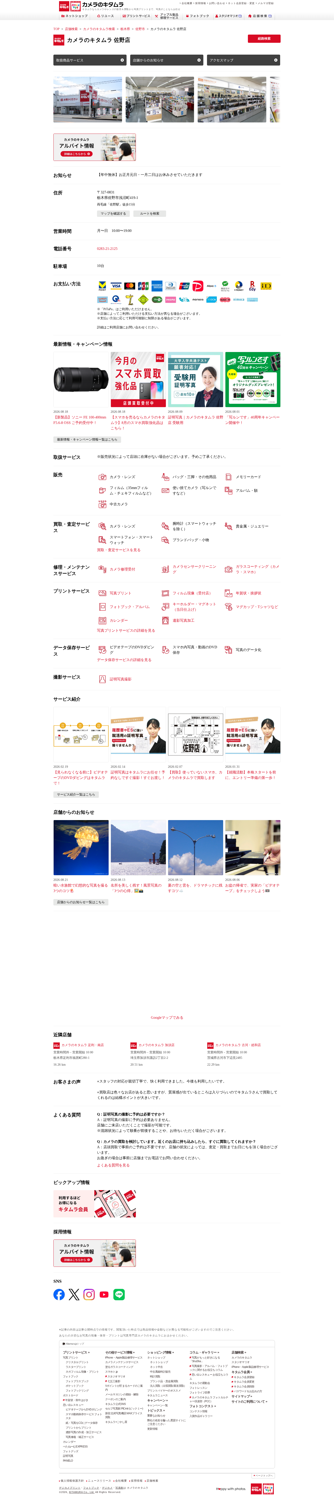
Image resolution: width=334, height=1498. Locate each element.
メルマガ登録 (266, 3)
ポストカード (70, 1395)
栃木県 (125, 29)
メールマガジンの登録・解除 (122, 1394)
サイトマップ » (242, 1396)
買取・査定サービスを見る (119, 550)
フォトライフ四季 (199, 1392)
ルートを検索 (149, 213)
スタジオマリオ (116, 1376)
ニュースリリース (99, 1480)
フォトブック (70, 1376)
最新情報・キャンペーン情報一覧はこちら (87, 439)
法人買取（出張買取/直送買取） (168, 1385)
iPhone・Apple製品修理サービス (124, 1357)
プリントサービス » (76, 1352)
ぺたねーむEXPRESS (75, 1446)
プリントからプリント (78, 1427)
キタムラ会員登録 (244, 1377)
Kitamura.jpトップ (75, 1343)
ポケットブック (75, 1385)
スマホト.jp (111, 1371)
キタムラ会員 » (242, 1372)
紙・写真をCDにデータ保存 (82, 1422)
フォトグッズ (70, 1451)
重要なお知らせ (156, 1415)
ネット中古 (156, 1367)
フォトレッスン (198, 1387)
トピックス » (156, 1410)
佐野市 (140, 29)
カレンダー (69, 1441)
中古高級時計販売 (160, 1371)
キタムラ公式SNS (115, 1404)
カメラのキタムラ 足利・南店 (83, 1045)
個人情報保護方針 (72, 1480)
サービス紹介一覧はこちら (76, 794)
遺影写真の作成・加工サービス (84, 1432)
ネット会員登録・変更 (241, 3)
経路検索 (264, 38)
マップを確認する (113, 213)
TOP (56, 29)
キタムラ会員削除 (244, 1386)
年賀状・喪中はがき (76, 1400)
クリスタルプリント (77, 1362)
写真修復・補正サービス (80, 1437)
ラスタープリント (76, 1367)
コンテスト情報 (198, 1411)
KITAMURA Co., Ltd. (82, 1492)
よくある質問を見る (113, 1165)
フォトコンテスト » (202, 1406)
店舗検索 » (239, 1352)
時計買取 (155, 1376)
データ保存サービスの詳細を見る (124, 660)
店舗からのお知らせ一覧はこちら (81, 902)
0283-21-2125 (107, 249)
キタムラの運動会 (199, 1383)
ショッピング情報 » (160, 1352)
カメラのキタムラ (242, 1357)
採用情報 (200, 3)
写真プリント (70, 1357)
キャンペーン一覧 (157, 1405)
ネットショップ (156, 1357)
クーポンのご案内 (115, 1399)
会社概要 (187, 3)
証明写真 (68, 1455)
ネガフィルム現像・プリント (82, 1371)
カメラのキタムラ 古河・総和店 (238, 1045)
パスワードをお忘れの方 (248, 1391)
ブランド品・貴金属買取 (164, 1381)
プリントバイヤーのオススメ (164, 1390)
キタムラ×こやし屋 (116, 1422)
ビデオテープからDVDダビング (84, 1409)
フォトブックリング (77, 1390)
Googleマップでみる (167, 1017)
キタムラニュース (157, 1395)
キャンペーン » (157, 1400)
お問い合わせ (217, 3)
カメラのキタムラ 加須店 (156, 1045)
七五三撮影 (113, 1381)
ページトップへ (264, 1475)
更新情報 (152, 1428)
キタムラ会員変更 (244, 1381)
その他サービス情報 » (120, 1352)
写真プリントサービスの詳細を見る (126, 630)
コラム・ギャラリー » (204, 1352)
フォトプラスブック (77, 1381)
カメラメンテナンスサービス (122, 1362)
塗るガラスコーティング (119, 1367)
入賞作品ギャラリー (201, 1416)
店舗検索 (71, 29)
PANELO (68, 1460)
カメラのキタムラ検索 (99, 29)
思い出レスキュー (73, 1405)
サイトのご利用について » (249, 1401)
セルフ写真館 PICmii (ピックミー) (124, 1408)
